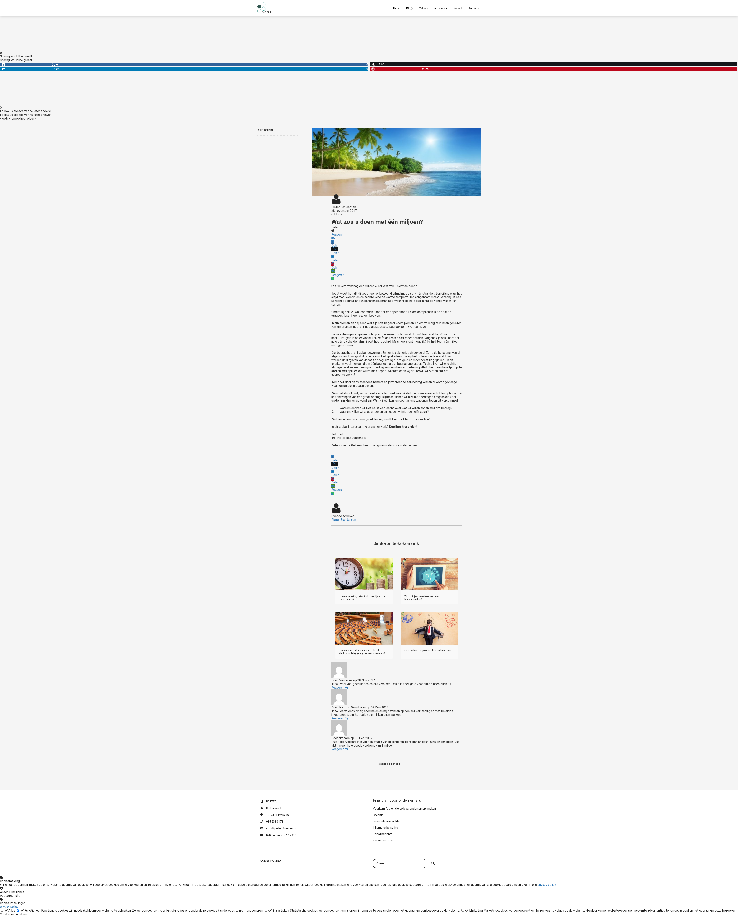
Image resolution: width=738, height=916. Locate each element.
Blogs (338, 214)
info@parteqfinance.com (282, 828)
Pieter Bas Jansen (343, 207)
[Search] (433, 863)
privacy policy (547, 885)
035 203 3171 (274, 821)
